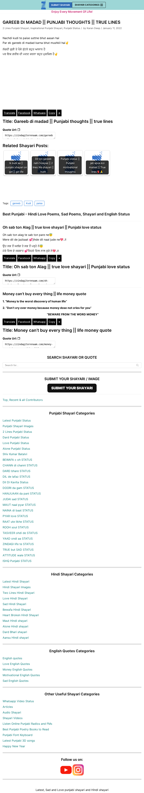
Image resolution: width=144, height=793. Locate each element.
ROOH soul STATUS (16, 527)
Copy (52, 113)
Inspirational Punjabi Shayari (46, 28)
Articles (8, 707)
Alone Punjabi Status (16, 448)
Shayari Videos (12, 718)
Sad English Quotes (15, 680)
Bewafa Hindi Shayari (17, 609)
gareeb (16, 203)
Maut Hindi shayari (15, 620)
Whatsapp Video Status (18, 701)
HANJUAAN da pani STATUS (22, 493)
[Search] (137, 365)
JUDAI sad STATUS (15, 499)
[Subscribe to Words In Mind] (66, 774)
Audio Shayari (12, 712)
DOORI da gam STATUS (18, 488)
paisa (39, 203)
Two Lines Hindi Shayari (18, 592)
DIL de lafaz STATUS (16, 476)
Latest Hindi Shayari (16, 581)
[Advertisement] (72, 83)
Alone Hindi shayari (15, 626)
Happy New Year (14, 746)
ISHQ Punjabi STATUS (17, 561)
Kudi (28, 203)
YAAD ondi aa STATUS (18, 538)
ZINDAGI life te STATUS (18, 544)
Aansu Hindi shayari (16, 637)
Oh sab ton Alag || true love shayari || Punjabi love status (52, 227)
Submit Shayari (60, 5)
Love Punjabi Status (16, 443)
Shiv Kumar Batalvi (15, 454)
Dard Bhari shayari (15, 632)
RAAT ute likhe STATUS (18, 521)
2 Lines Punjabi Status (17, 431)
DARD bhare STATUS (16, 471)
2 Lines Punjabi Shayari (16, 28)
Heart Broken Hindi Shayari (21, 615)
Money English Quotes (17, 669)
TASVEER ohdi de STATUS (20, 533)
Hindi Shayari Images (17, 587)
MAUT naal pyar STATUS (19, 504)
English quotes (12, 658)
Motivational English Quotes (21, 675)
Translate (9, 113)
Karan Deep (93, 28)
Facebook (24, 113)
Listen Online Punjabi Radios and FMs (27, 723)
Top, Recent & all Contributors (23, 400)
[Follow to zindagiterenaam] (78, 774)
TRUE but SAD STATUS (18, 549)
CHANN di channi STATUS (20, 465)
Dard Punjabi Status (16, 437)
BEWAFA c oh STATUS (17, 459)
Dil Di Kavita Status (15, 482)
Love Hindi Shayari (15, 598)
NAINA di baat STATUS (18, 510)
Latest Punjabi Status (17, 420)
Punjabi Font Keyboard (17, 735)
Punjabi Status (72, 28)
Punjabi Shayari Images (18, 426)
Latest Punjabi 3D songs (19, 740)
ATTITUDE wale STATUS (19, 555)
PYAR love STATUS (15, 516)
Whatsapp (39, 113)
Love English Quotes (16, 664)
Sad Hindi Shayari (14, 604)
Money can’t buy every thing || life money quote (44, 294)
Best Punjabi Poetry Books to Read (26, 729)
